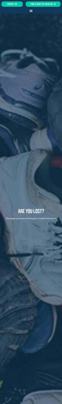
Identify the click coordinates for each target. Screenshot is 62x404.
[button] (31, 10)
